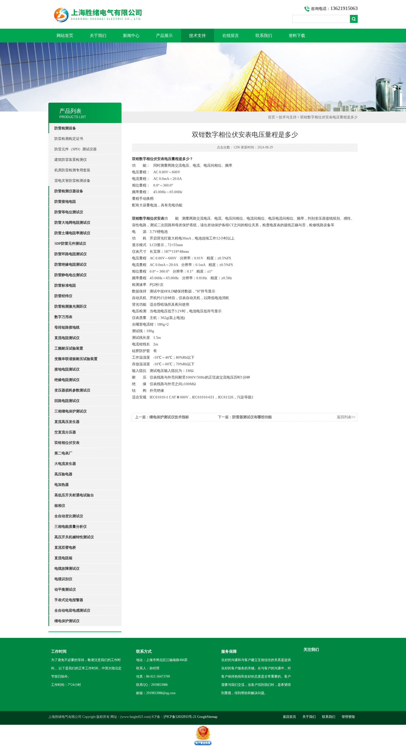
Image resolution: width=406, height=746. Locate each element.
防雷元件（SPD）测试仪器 (75, 149)
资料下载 (297, 35)
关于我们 (98, 35)
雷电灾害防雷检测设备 (72, 180)
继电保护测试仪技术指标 (169, 417)
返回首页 (289, 717)
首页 (271, 117)
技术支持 (197, 35)
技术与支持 (288, 117)
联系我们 (263, 35)
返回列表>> (346, 417)
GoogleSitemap (207, 717)
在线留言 (230, 35)
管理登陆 (348, 717)
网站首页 (65, 35)
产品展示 (164, 35)
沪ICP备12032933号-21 (180, 717)
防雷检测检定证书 (68, 139)
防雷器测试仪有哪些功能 (252, 417)
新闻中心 (131, 35)
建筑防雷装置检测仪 (70, 160)
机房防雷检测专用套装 (72, 170)
